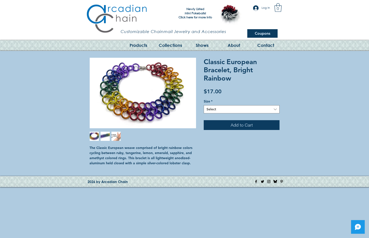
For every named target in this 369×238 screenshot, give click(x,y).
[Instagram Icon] (269, 181)
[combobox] (242, 109)
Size (208, 101)
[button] (278, 7)
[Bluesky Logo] (275, 181)
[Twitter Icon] (262, 181)
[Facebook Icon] (256, 181)
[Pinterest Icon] (282, 181)
